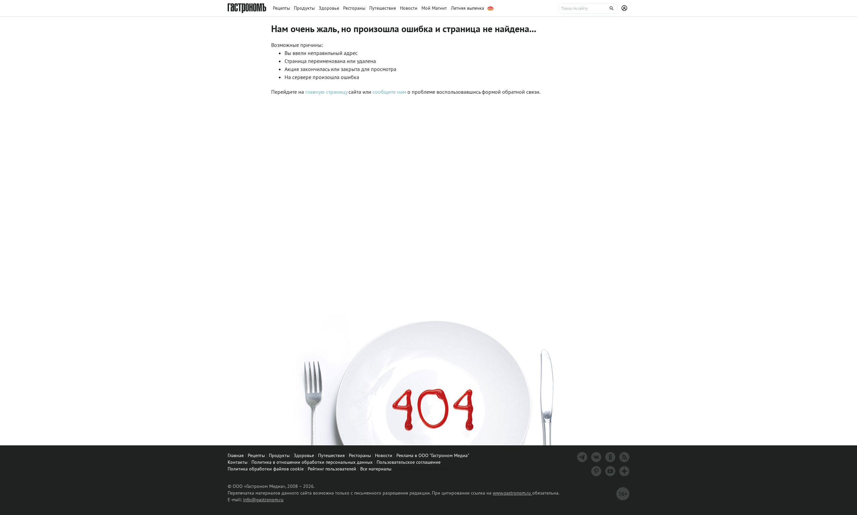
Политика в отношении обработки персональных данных (312, 462)
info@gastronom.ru (263, 500)
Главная (236, 455)
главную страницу (326, 91)
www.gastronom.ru (512, 493)
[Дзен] (624, 471)
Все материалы (375, 469)
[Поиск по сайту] (587, 8)
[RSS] (624, 457)
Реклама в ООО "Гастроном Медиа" (432, 455)
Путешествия (331, 455)
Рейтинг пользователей (332, 469)
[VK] (596, 457)
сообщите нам (390, 91)
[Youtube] (610, 471)
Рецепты (256, 455)
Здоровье (304, 455)
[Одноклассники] (610, 457)
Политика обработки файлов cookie (266, 469)
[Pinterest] (596, 471)
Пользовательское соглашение (409, 462)
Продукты (279, 455)
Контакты (237, 462)
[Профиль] (625, 8)
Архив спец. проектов (421, 468)
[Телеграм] (582, 457)
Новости (383, 455)
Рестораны (360, 455)
